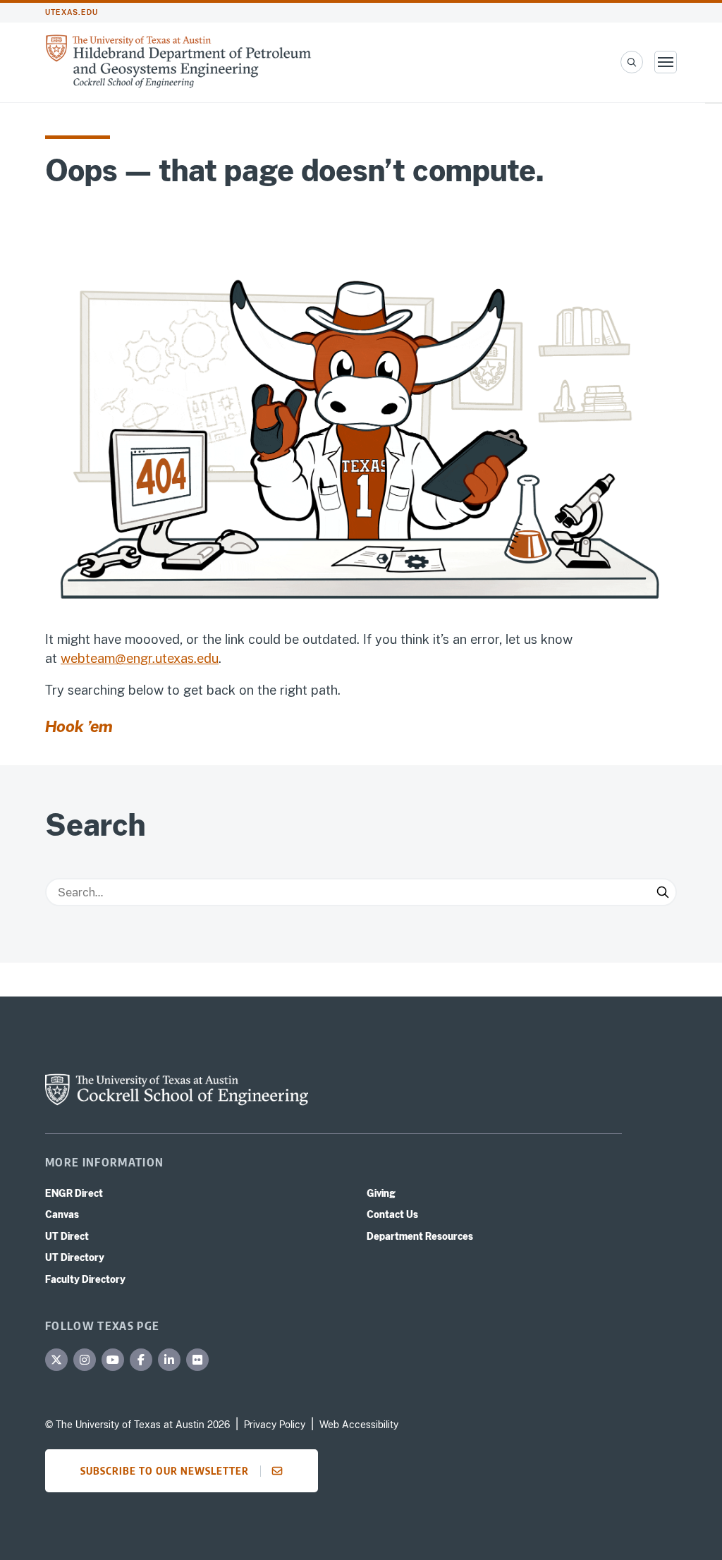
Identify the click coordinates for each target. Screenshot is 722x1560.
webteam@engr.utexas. (129, 658)
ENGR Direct (74, 1193)
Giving (381, 1193)
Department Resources (420, 1236)
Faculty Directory (85, 1279)
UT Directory (74, 1257)
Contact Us (392, 1214)
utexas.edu (71, 12)
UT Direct (67, 1236)
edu (208, 658)
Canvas (62, 1214)
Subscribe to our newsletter (164, 1470)
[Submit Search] (663, 892)
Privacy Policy (274, 1424)
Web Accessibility (358, 1424)
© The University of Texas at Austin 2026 (137, 1424)
